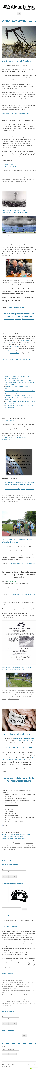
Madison (4, 499)
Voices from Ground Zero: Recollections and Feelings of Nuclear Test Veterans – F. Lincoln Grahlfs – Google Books (18, 376)
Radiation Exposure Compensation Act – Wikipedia (17, 359)
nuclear (26, 495)
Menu (19, 13)
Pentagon (29, 179)
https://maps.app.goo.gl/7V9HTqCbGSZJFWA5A (21, 563)
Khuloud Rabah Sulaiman (25, 741)
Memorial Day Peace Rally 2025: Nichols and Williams (16, 990)
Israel (9, 845)
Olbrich (20, 695)
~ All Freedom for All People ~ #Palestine (18, 734)
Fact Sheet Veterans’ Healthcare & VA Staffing (14, 982)
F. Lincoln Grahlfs (26, 497)
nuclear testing (14, 346)
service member (26, 695)
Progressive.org (9, 611)
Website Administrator (20, 20)
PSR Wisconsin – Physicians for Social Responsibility (20, 482)
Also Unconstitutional (11, 166)
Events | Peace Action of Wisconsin (12, 836)
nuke (22, 499)
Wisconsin (27, 499)
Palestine (17, 843)
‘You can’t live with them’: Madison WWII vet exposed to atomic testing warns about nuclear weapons (19, 397)
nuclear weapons (16, 499)
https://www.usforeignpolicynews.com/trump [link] (15, 113)
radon (8, 351)
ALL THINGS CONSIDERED (16, 307)
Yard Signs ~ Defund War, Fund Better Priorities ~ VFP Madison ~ (19, 1003)
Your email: (5, 869)
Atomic (4, 497)
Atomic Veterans (10, 497)
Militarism (17, 177)
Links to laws (9, 164)
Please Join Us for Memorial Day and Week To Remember (17, 541)
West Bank (25, 847)
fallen (3, 692)
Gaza (27, 843)
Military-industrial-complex (19, 179)
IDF (6, 845)
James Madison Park (20, 692)
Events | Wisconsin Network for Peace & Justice (16, 834)
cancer (11, 342)
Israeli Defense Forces (17, 845)
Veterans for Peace (7, 697)
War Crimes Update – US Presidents (16, 61)
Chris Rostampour (9, 420)
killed (27, 692)
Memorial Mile (24, 690)
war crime (19, 847)
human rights (30, 177)
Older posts (6, 860)
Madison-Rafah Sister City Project (24, 738)
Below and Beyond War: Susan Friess (11, 1001)
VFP (30, 697)
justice (3, 179)
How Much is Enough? (8, 980)
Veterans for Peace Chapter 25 (20, 697)
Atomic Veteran (19, 495)
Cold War (15, 349)
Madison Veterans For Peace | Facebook (14, 839)
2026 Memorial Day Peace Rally (10, 978)
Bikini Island (19, 497)
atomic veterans (25, 340)
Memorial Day (5, 695)
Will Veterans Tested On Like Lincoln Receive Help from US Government (17, 211)
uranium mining (14, 353)
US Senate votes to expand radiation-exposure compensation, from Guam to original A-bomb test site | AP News (20, 382)
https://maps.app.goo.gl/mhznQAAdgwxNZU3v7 (21, 594)
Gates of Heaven (9, 692)
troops (33, 695)
